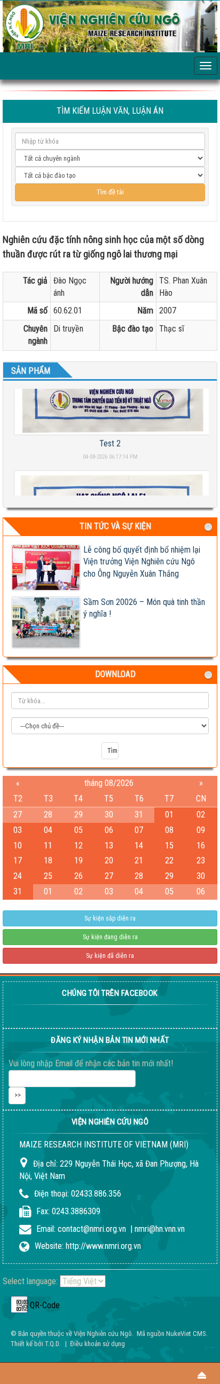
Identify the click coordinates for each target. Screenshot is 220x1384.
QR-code (19, 1304)
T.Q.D (52, 1344)
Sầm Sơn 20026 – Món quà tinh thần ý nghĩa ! (144, 608)
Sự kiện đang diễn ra (110, 937)
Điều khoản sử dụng (97, 1344)
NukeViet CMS (186, 1334)
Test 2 (110, 438)
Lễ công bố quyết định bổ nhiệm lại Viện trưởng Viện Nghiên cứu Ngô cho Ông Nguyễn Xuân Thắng (141, 562)
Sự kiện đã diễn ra (110, 956)
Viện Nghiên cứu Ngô (103, 1334)
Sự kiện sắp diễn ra (110, 918)
